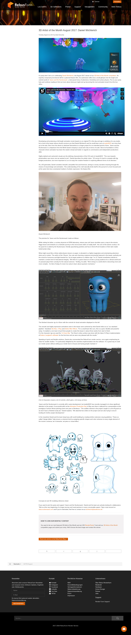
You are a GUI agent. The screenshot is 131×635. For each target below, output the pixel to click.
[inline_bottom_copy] (113, 551)
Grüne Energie (100, 589)
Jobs (96, 593)
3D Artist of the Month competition (105, 75)
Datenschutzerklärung (19, 600)
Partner (97, 591)
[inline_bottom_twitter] (64, 551)
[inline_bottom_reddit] (97, 551)
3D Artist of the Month (111, 525)
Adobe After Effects (71, 329)
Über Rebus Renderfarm (103, 582)
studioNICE (108, 143)
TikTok (53, 593)
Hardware (98, 587)
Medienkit (98, 585)
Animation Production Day (78, 406)
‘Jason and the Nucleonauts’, (58, 80)
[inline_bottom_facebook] (47, 551)
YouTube (54, 591)
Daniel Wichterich (68, 75)
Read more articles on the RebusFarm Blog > (53, 539)
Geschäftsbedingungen (75, 585)
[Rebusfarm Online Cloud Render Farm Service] (20, 5)
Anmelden (117, 1)
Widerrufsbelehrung (74, 589)
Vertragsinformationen (75, 587)
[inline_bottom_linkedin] (80, 551)
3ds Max (54, 329)
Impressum (71, 595)
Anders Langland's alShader (49, 335)
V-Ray (60, 329)
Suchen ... (11, 618)
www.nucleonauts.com (46, 509)
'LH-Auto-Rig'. (65, 333)
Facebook (54, 587)
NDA (69, 582)
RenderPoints (89, 525)
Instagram (54, 585)
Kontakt (53, 582)
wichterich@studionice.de (94, 509)
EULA (69, 593)
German (97, 1)
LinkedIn (54, 589)
